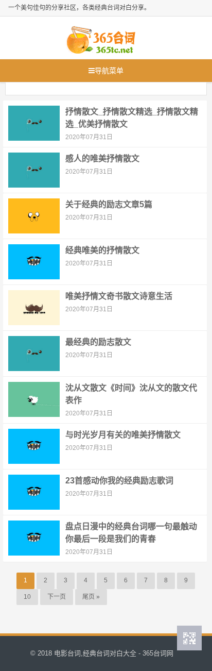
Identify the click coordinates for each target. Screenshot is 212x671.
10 (27, 596)
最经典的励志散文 (98, 342)
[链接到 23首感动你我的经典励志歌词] (34, 492)
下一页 (56, 596)
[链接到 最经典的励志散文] (34, 353)
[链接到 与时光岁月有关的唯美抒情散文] (34, 446)
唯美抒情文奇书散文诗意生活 (118, 296)
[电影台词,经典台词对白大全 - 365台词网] (101, 38)
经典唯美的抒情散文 (102, 250)
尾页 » (91, 596)
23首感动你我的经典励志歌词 (119, 480)
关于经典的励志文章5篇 (108, 204)
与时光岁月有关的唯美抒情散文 (123, 434)
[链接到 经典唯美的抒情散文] (34, 261)
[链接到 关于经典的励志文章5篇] (34, 215)
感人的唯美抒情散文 (102, 158)
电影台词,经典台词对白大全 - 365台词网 (113, 653)
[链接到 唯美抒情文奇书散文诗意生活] (34, 307)
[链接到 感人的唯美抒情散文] (34, 169)
